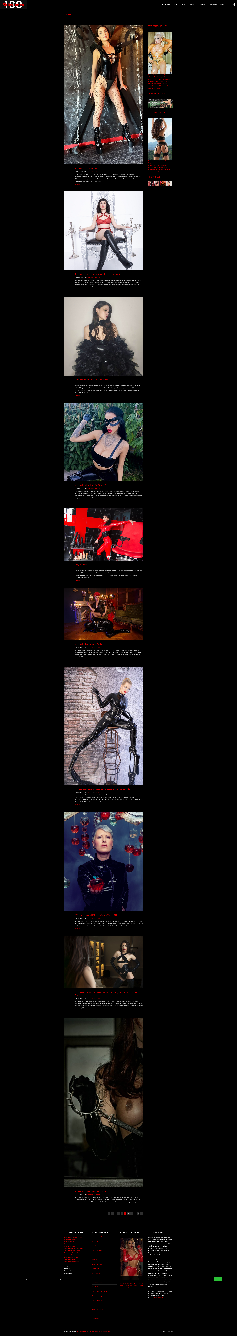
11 (131, 1214)
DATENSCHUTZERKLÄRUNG (84, 1331)
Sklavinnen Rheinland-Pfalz (72, 1250)
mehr (222, 5)
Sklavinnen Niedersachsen (71, 1261)
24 (138, 1214)
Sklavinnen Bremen (69, 1259)
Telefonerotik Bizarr (97, 1241)
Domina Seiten (96, 1268)
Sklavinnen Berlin (69, 1241)
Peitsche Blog (96, 1318)
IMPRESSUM (95, 1331)
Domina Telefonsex (97, 1300)
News (183, 5)
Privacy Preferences (205, 1279)
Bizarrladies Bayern (70, 1239)
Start (164, 1331)
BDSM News (170, 1331)
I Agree (218, 1279)
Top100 (175, 5)
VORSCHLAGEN (158, 1298)
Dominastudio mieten (98, 1305)
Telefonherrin (96, 1273)
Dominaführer (212, 5)
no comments (90, 171)
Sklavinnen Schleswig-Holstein (73, 1253)
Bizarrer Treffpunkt (97, 1237)
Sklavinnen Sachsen (70, 1255)
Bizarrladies (200, 5)
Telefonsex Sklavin (97, 1314)
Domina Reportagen (97, 1296)
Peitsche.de (95, 1287)
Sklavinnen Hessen (69, 1246)
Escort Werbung (96, 1255)
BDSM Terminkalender (98, 1309)
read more (77, 184)
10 (128, 1214)
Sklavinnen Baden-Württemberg (73, 1237)
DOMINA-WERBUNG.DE (104, 1331)
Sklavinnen (166, 5)
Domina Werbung (97, 1250)
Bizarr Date (95, 1259)
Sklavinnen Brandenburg (71, 1257)
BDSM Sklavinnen (97, 1264)
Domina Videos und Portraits (100, 1291)
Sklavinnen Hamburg (70, 1244)
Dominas (190, 5)
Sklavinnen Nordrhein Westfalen (73, 1248)
